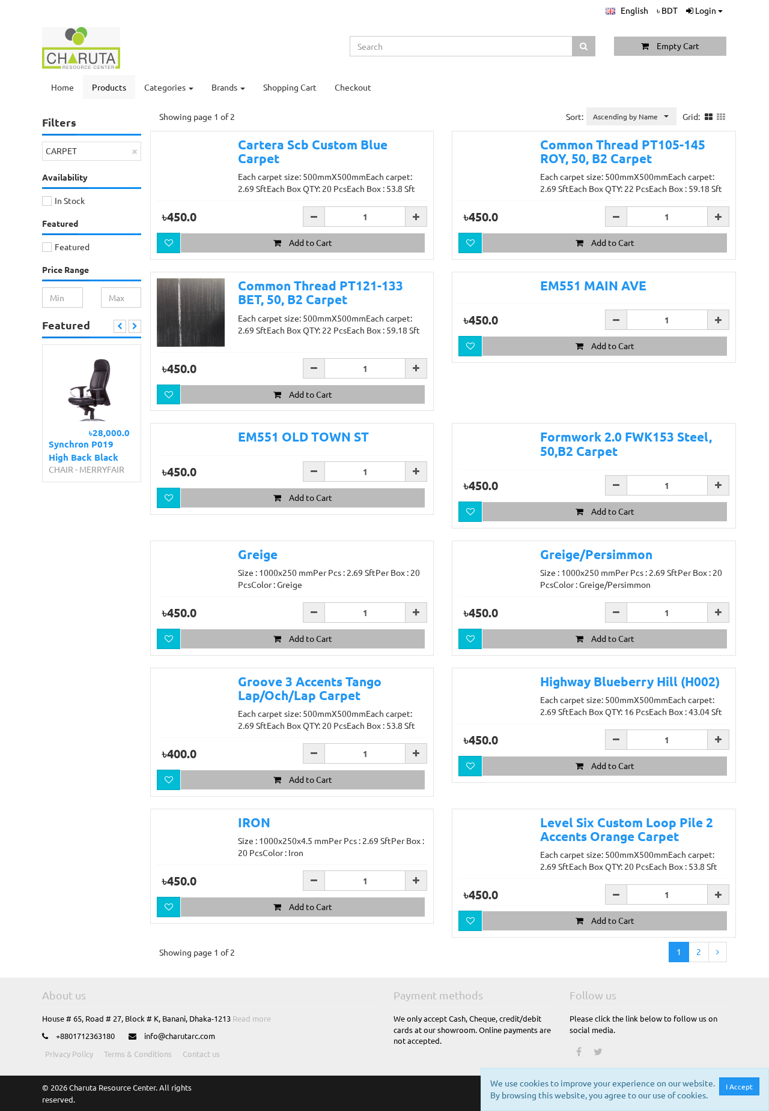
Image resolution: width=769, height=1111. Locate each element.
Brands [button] (225, 87)
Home (62, 87)
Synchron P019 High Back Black (83, 450)
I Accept (739, 1086)
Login (705, 10)
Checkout (353, 87)
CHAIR (61, 469)
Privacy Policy (69, 1054)
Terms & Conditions (138, 1054)
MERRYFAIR (101, 469)
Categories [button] (165, 87)
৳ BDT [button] (667, 10)
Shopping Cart (290, 87)
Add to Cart (309, 242)
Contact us (201, 1054)
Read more (252, 1018)
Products (109, 87)
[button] (626, 10)
